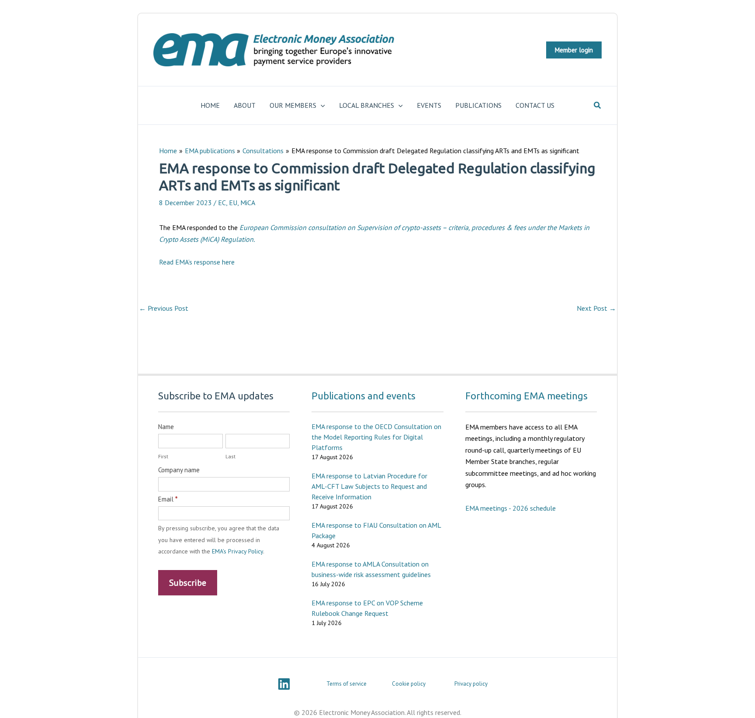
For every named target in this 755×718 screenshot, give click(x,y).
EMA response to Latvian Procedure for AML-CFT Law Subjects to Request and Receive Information (369, 486)
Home (210, 105)
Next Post (596, 308)
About (245, 105)
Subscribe (187, 582)
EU (233, 202)
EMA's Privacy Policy (237, 551)
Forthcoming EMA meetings (526, 395)
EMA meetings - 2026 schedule (510, 508)
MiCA (247, 202)
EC (222, 202)
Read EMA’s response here (197, 262)
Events (429, 105)
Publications (478, 105)
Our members (293, 105)
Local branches (366, 105)
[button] (574, 49)
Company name (179, 470)
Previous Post (163, 308)
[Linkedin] (284, 684)
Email (167, 499)
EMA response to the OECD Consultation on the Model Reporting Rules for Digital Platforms (376, 437)
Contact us (535, 105)
